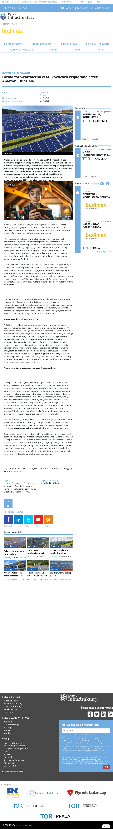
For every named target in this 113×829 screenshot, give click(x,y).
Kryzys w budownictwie (14, 760)
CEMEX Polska (10, 765)
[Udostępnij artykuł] (18, 521)
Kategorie (23, 8)
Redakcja (8, 727)
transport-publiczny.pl (48, 2)
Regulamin (8, 733)
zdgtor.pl (98, 2)
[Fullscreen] (69, 217)
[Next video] (15, 217)
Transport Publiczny (12, 706)
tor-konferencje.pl (84, 2)
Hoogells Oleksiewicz (13, 743)
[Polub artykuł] (8, 521)
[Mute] (23, 217)
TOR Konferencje (11, 724)
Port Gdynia (9, 762)
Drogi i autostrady (41, 43)
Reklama (7, 730)
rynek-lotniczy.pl (67, 2)
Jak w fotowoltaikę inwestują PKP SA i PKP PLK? (38, 575)
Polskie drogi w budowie (14, 745)
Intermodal (8, 757)
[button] (102, 188)
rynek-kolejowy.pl (29, 2)
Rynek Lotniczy (10, 709)
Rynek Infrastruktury (13, 703)
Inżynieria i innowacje (97, 43)
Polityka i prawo (68, 43)
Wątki (78, 49)
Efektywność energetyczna (16, 748)
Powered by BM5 (28, 825)
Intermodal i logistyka (21, 49)
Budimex (7, 754)
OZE (5, 751)
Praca (101, 49)
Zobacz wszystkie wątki (12, 771)
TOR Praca (8, 712)
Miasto (54, 49)
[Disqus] (38, 634)
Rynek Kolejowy (11, 700)
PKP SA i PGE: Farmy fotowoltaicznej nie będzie (14, 575)
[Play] (7, 217)
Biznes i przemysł (13, 43)
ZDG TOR (8, 721)
